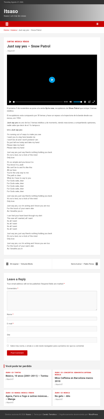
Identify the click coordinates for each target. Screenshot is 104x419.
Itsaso (11, 11)
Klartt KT (11, 51)
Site (8, 335)
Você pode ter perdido (19, 366)
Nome (10, 314)
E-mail (10, 324)
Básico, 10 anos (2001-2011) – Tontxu (27, 375)
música (18, 42)
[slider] (38, 102)
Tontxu (17, 372)
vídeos (26, 42)
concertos (68, 372)
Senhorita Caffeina (82, 372)
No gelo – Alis (62, 396)
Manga (17, 393)
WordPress (93, 414)
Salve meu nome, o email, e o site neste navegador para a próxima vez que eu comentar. (47, 346)
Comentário (12, 288)
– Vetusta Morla (21, 264)
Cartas (10, 42)
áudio (8, 372)
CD (12, 372)
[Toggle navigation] (7, 24)
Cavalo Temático (50, 414)
